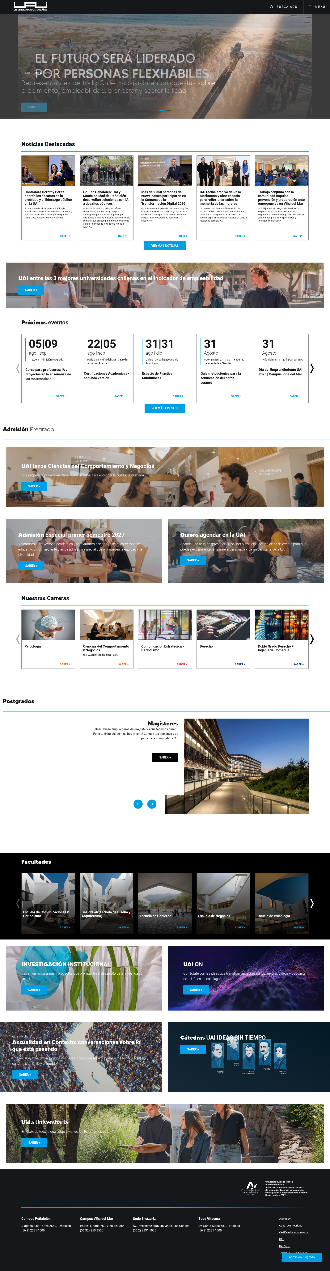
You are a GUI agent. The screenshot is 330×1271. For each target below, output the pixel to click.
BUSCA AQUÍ (288, 7)
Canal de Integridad (290, 1225)
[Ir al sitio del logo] (49, 6)
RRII (281, 1239)
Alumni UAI (285, 1218)
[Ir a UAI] (24, 6)
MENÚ (320, 7)
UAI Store (284, 1246)
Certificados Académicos (294, 1232)
